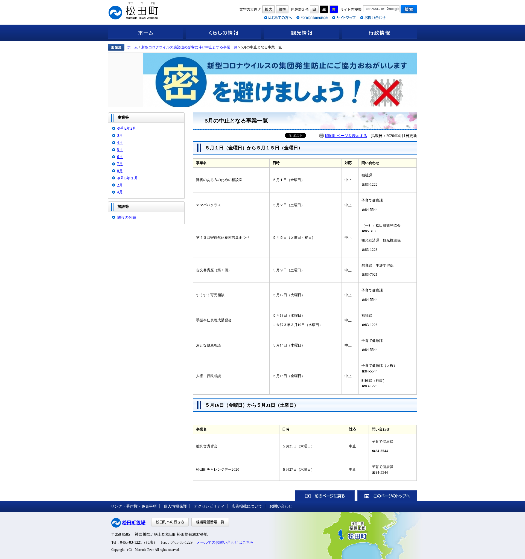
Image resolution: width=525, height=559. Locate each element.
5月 (120, 149)
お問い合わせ (280, 506)
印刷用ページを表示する (346, 135)
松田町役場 (133, 522)
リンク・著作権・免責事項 (134, 506)
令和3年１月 (127, 178)
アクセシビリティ (209, 506)
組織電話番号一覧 (210, 522)
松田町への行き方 (170, 522)
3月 (120, 135)
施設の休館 (126, 217)
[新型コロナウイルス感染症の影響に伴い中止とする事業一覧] (262, 80)
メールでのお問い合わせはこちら (225, 542)
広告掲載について (247, 506)
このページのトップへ (387, 495)
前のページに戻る (325, 495)
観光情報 (301, 33)
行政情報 (379, 33)
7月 (120, 164)
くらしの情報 (223, 33)
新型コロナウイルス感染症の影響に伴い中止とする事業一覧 (189, 47)
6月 (120, 157)
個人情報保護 (175, 506)
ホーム (145, 33)
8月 (120, 171)
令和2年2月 (126, 128)
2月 (120, 185)
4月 (120, 142)
